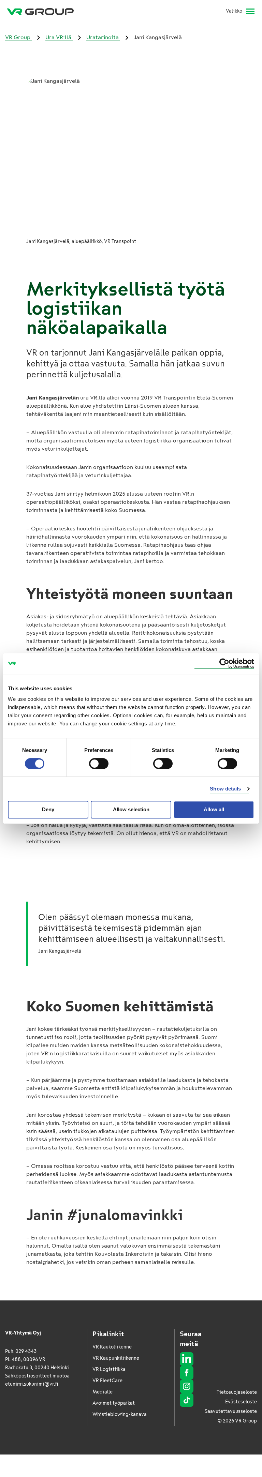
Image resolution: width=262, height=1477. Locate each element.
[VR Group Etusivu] (40, 11)
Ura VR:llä (59, 37)
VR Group (18, 37)
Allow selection (131, 809)
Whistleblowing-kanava (119, 1414)
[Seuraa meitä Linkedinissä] (186, 1359)
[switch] (98, 763)
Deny (48, 809)
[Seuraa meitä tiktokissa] (186, 1400)
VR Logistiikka (109, 1369)
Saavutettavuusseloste (231, 1411)
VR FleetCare (107, 1381)
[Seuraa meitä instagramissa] (186, 1386)
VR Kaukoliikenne (112, 1347)
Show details (225, 789)
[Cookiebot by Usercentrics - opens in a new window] (224, 663)
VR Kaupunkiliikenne (115, 1358)
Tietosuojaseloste (237, 1392)
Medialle (102, 1392)
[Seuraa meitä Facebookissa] (186, 1373)
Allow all (214, 809)
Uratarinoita (103, 37)
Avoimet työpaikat (113, 1403)
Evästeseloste (241, 1402)
